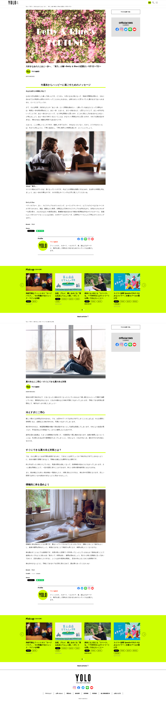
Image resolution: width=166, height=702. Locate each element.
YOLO (30, 6)
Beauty (135, 301)
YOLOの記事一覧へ (126, 12)
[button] (22, 285)
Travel (77, 299)
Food (57, 301)
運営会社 (69, 693)
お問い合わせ (59, 693)
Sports (34, 301)
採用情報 (86, 693)
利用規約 (94, 693)
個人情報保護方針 (105, 693)
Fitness (93, 301)
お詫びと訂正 (117, 693)
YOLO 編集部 (54, 241)
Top (27, 6)
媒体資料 (77, 693)
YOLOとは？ (48, 693)
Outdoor (64, 299)
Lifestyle (117, 304)
